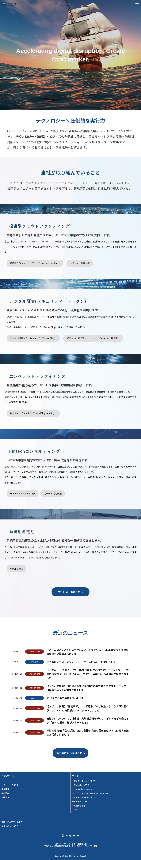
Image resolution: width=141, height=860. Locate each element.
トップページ (8, 775)
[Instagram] (63, 835)
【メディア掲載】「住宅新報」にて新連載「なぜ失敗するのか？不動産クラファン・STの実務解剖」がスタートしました (88, 708)
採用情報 (5, 789)
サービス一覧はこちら (70, 592)
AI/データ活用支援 (52, 493)
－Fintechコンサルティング (84, 797)
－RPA (74, 810)
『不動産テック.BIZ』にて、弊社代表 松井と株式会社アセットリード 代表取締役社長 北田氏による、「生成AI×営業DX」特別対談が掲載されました (88, 674)
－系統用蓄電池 (78, 805)
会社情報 (5, 793)
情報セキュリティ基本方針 (12, 822)
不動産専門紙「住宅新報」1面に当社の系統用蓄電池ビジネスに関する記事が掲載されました (88, 732)
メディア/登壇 (34, 651)
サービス (76, 775)
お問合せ (5, 797)
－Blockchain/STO (80, 785)
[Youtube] (74, 835)
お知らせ (34, 662)
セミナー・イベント (10, 785)
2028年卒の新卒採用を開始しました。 (68, 698)
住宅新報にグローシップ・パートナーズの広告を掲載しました (81, 662)
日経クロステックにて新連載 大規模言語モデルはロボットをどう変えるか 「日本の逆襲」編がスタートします (88, 720)
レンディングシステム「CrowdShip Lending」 (33, 413)
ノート (4, 781)
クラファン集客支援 (80, 263)
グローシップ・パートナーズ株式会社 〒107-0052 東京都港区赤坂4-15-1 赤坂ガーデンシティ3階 (70, 845)
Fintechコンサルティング (22, 493)
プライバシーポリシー (11, 826)
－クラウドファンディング (83, 781)
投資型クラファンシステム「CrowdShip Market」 (35, 263)
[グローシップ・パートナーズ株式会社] (9, 4)
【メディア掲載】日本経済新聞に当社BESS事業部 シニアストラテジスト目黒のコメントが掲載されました (88, 688)
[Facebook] (70, 835)
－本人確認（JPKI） (81, 801)
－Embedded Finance (82, 789)
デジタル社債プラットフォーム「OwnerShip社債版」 (93, 338)
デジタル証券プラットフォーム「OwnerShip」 (33, 338)
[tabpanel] (70, 55)
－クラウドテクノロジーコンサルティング (90, 793)
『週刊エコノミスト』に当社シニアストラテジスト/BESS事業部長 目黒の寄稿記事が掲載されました (88, 651)
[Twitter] (66, 835)
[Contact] (78, 835)
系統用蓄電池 (16, 568)
